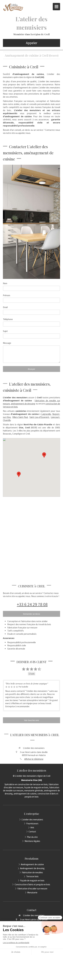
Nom (5, 283)
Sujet (5, 331)
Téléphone (8, 319)
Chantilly (7, 420)
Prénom (6, 295)
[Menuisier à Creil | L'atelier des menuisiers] (13, 7)
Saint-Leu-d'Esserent (39, 417)
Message (7, 343)
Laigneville (46, 414)
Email (5, 307)
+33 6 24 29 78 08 (32, 604)
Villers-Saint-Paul (20, 417)
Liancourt (55, 417)
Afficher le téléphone (33, 759)
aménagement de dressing (23, 403)
